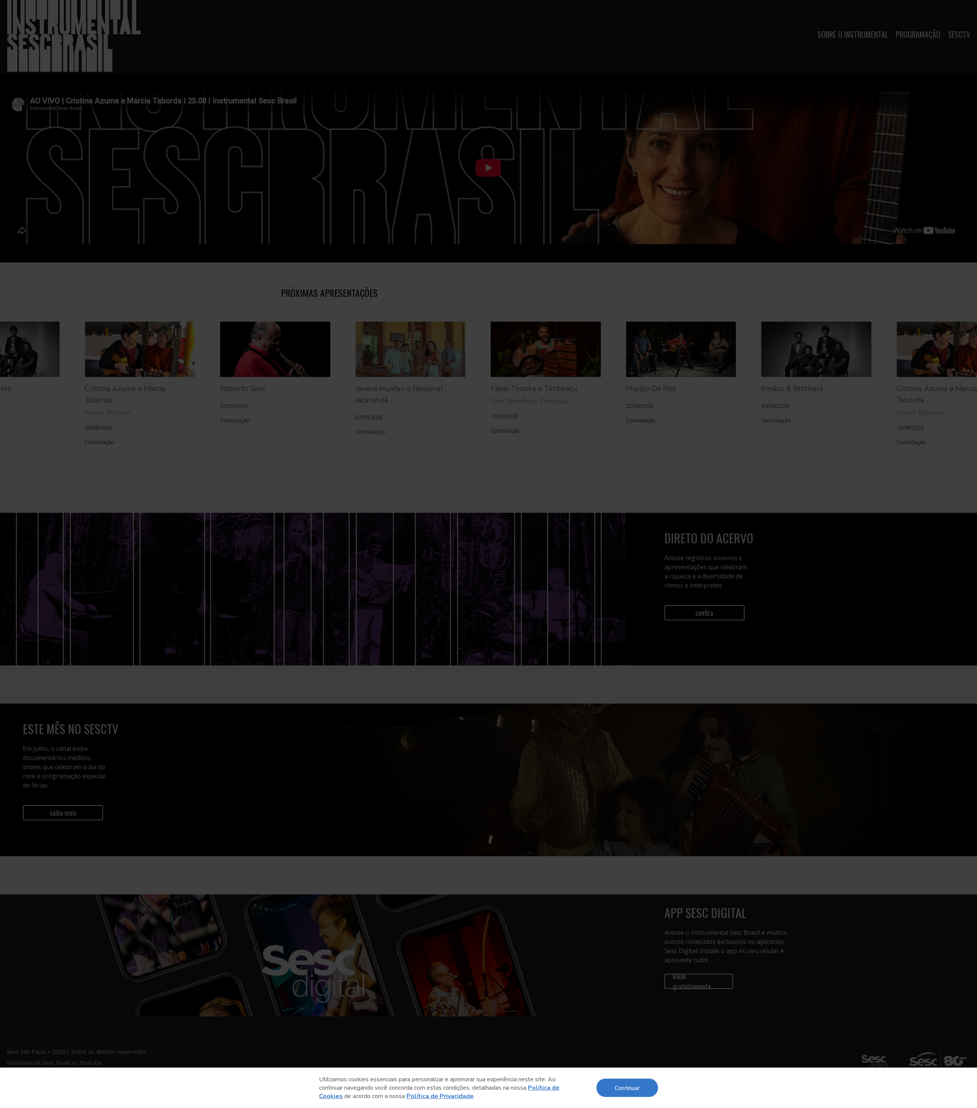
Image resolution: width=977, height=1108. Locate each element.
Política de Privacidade (440, 1096)
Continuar (627, 1088)
